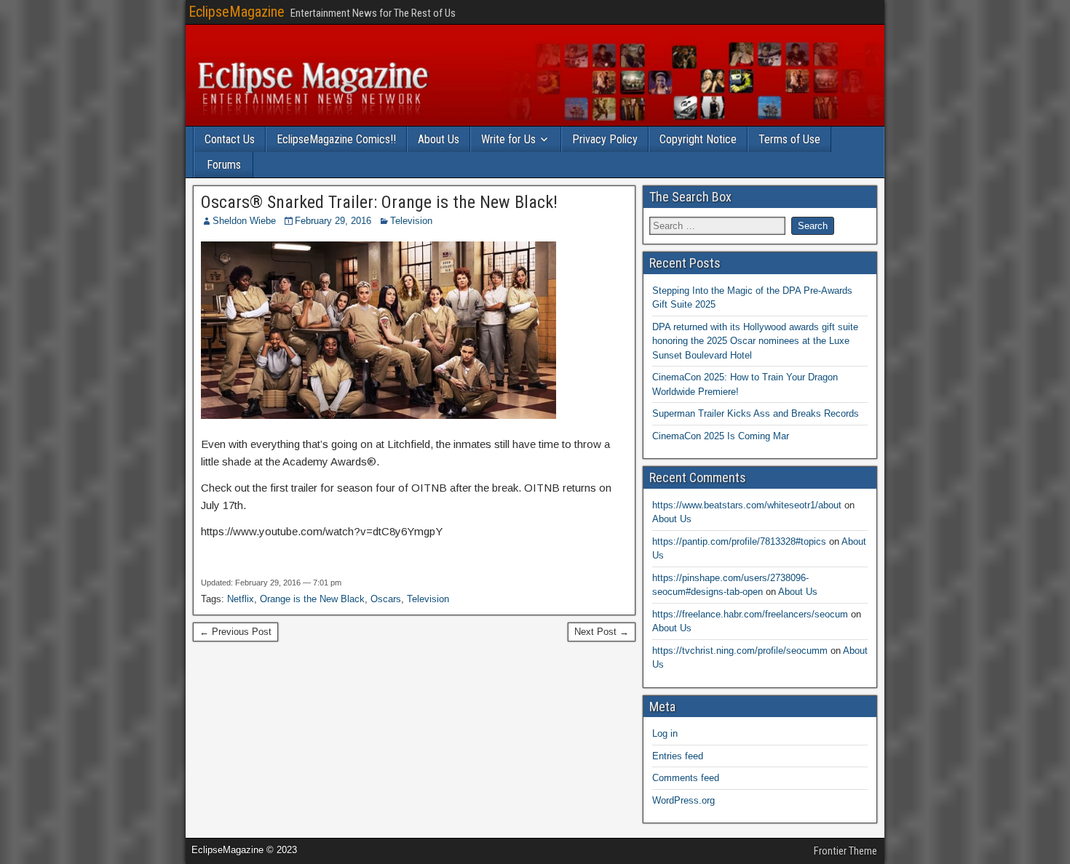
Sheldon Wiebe (244, 220)
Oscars (385, 598)
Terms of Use (789, 139)
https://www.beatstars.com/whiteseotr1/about (746, 505)
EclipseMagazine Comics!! (336, 139)
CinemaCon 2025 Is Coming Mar (720, 436)
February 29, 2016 (333, 220)
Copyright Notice (698, 139)
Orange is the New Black (312, 598)
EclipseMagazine (237, 11)
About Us (438, 139)
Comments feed (685, 777)
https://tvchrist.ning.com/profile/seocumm (740, 650)
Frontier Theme (845, 850)
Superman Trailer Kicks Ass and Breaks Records (755, 413)
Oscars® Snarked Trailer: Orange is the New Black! (379, 202)
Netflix (240, 598)
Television (411, 220)
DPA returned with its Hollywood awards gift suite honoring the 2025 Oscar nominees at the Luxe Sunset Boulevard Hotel (755, 341)
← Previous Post (235, 631)
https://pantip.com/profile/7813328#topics (739, 541)
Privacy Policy (605, 139)
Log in (665, 733)
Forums (224, 165)
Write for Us (508, 139)
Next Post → (601, 631)
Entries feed (677, 756)
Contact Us (230, 139)
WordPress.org (683, 800)
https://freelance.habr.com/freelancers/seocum (750, 614)
